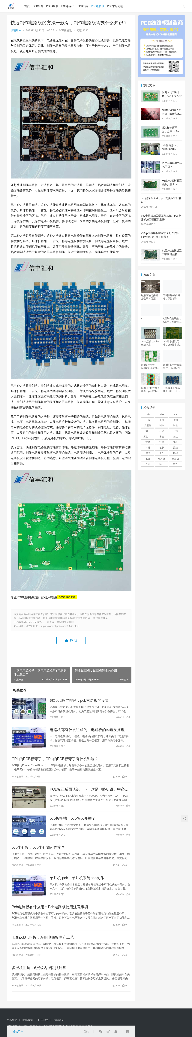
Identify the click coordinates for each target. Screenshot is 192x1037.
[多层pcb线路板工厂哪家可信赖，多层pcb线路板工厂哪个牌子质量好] (150, 251)
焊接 (148, 452)
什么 (148, 419)
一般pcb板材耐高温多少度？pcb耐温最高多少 (172, 184)
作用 (175, 419)
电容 (175, 452)
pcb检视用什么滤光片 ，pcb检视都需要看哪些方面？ (172, 366)
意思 (148, 441)
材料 (148, 447)
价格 (161, 419)
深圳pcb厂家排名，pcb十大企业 (172, 94)
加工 (148, 430)
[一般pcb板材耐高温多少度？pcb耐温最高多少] (150, 181)
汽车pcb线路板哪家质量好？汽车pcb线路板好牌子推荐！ (160, 235)
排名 (175, 441)
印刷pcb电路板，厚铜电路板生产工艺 (43, 937)
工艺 (175, 430)
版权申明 (12, 1019)
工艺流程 (147, 436)
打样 (161, 441)
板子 (161, 447)
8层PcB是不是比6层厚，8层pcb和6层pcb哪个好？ (172, 320)
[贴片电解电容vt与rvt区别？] (150, 163)
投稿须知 (59, 1019)
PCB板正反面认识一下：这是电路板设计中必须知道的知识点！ (89, 789)
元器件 (147, 425)
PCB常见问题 (115, 6)
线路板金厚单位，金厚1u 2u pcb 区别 (170, 131)
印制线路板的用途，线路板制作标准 (171, 297)
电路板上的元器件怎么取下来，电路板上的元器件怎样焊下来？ (171, 389)
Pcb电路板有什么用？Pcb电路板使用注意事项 (50, 906)
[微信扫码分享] (100, 1031)
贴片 (161, 463)
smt (175, 414)
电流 (148, 458)
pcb (148, 414)
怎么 (175, 436)
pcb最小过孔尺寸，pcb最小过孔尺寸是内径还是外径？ (172, 343)
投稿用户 (16, 30)
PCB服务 (66, 6)
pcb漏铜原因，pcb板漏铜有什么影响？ (172, 148)
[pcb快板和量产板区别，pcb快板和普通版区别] (150, 110)
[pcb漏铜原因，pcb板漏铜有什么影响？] (150, 145)
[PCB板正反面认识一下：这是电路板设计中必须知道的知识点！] (29, 797)
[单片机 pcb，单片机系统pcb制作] (29, 885)
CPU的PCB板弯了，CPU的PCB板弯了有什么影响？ (55, 758)
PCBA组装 (52, 6)
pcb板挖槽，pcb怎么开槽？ (72, 818)
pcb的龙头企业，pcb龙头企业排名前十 (161, 200)
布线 (161, 436)
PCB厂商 (82, 6)
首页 (27, 6)
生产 (161, 452)
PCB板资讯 (97, 6)
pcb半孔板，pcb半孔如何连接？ (38, 847)
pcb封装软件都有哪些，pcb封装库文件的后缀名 (150, 389)
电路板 (161, 458)
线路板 (175, 458)
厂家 (161, 430)
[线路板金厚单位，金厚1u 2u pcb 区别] (150, 128)
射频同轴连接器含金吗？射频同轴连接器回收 (149, 297)
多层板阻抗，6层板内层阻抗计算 (39, 967)
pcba (161, 414)
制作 (161, 425)
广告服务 (43, 1019)
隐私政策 (27, 1019)
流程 (175, 447)
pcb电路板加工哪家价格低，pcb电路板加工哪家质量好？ (161, 217)
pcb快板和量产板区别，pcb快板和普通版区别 (172, 113)
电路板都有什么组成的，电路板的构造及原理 (87, 729)
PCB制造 (38, 6)
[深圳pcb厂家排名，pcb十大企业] (150, 92)
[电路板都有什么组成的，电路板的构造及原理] (29, 737)
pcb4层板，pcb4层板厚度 (150, 343)
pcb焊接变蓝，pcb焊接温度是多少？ (150, 366)
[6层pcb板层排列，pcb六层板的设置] (29, 708)
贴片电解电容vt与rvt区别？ (172, 164)
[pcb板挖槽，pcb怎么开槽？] (29, 826)
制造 (175, 425)
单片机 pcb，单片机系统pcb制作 (77, 877)
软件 (175, 463)
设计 (148, 463)
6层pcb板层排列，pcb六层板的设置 (79, 700)
